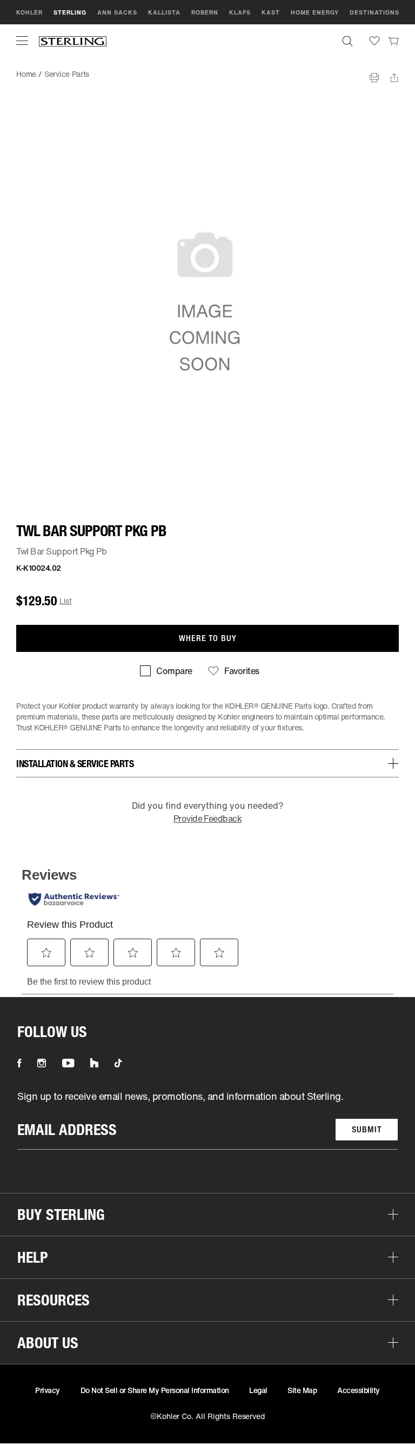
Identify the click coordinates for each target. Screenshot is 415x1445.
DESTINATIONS (374, 12)
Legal (258, 1390)
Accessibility (358, 1390)
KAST (271, 12)
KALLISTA (164, 12)
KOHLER (29, 12)
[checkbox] (166, 670)
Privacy (47, 1390)
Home (26, 74)
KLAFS (240, 12)
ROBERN (204, 12)
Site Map (302, 1390)
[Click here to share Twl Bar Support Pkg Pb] (394, 77)
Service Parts (66, 74)
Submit (366, 1129)
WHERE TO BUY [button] (208, 638)
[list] (207, 1120)
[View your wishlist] (374, 41)
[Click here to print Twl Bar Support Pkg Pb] (374, 77)
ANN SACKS (117, 12)
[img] (72, 41)
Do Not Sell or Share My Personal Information (155, 1390)
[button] (22, 40)
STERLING (69, 12)
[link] (393, 41)
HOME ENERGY (315, 12)
